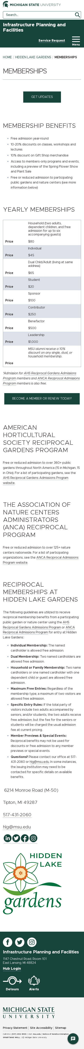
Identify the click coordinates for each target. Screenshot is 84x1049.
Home (7, 57)
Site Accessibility (41, 1028)
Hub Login (12, 968)
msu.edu (37, 1034)
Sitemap (60, 1028)
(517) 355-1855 (19, 1034)
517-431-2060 (17, 815)
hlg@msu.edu (39, 761)
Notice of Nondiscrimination (56, 1034)
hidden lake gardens (33, 57)
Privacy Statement (15, 1028)
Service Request (51, 40)
